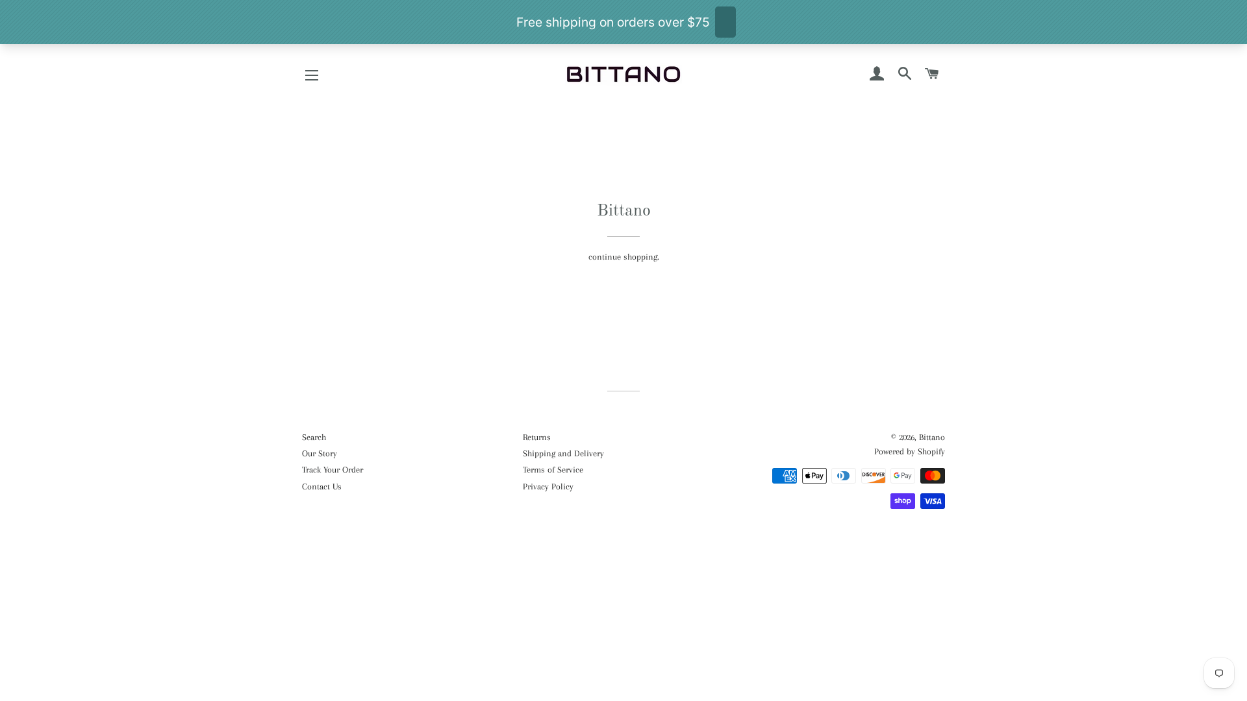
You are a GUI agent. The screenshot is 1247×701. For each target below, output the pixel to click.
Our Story (319, 453)
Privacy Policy (548, 486)
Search (314, 437)
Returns (537, 437)
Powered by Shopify (909, 451)
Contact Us (322, 486)
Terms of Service (553, 469)
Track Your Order (332, 469)
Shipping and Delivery (563, 453)
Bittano (932, 437)
